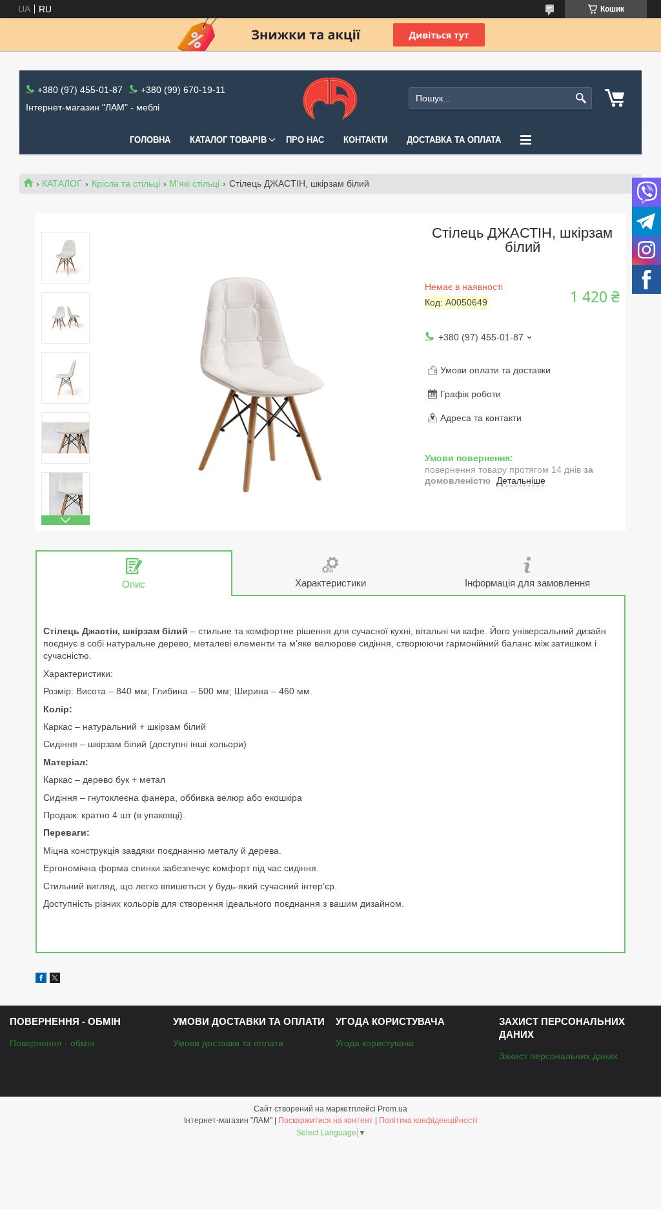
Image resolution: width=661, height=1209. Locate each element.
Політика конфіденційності (428, 1120)
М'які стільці (194, 183)
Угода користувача (375, 1043)
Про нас (305, 140)
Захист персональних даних (558, 1056)
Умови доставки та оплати (228, 1043)
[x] (55, 980)
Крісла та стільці (126, 183)
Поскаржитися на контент (325, 1120)
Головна (150, 140)
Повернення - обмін (52, 1043)
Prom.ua (392, 1108)
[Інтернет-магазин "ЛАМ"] (330, 98)
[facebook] (41, 980)
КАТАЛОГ (62, 183)
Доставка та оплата (454, 140)
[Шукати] (581, 98)
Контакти (365, 140)
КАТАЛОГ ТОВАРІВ (228, 140)
